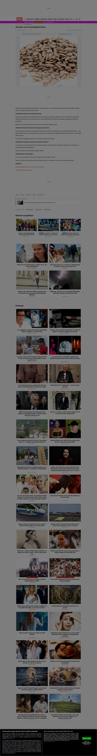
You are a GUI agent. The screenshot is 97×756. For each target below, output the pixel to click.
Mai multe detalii (10, 738)
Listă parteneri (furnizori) (49, 741)
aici (11, 747)
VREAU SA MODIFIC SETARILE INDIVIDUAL (86, 743)
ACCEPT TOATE (86, 738)
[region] (48, 742)
